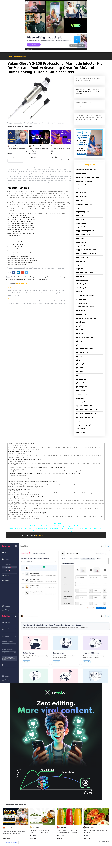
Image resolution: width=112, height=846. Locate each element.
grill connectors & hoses (84, 349)
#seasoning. (19, 280)
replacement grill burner (84, 417)
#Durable (20, 277)
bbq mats (79, 269)
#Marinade (49, 277)
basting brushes (81, 196)
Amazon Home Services (15, 249)
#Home (36, 277)
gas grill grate (81, 322)
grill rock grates (81, 387)
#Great (31, 277)
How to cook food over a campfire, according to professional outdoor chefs (31, 505)
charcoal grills (81, 299)
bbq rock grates (81, 276)
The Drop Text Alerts (13, 235)
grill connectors (81, 345)
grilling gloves (80, 390)
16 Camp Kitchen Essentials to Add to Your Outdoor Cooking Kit (27, 513)
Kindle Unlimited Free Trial (15, 247)
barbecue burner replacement (86, 170)
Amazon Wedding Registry (15, 243)
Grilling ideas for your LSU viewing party (19, 489)
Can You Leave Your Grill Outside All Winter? (21, 444)
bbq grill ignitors (81, 242)
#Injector (42, 277)
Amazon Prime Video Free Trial (17, 264)
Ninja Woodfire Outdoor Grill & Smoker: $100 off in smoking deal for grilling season (32, 481)
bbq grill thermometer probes (86, 253)
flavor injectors (21, 284)
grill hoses (79, 368)
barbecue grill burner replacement (88, 177)
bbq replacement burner (84, 273)
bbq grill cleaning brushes (85, 231)
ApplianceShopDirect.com (87, 106)
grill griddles (80, 360)
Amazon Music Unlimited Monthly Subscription (22, 261)
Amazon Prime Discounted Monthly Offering (21, 253)
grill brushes (80, 333)
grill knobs (79, 371)
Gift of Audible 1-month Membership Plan (20, 227)
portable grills (81, 398)
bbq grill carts (81, 227)
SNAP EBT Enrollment (13, 231)
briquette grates (82, 288)
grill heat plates (81, 364)
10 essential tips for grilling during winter (20, 451)
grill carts (79, 341)
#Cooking (13, 277)
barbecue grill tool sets (84, 181)
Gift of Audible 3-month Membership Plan (20, 223)
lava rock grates (81, 394)
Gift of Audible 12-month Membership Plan (20, 217)
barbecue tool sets (82, 185)
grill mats (79, 375)
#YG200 (38, 280)
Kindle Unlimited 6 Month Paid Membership (21, 237)
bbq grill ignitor (81, 238)
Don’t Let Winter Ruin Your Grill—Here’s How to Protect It (24, 459)
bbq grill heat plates (83, 234)
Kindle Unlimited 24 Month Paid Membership (21, 219)
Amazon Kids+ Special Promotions (18, 257)
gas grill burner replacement (86, 318)
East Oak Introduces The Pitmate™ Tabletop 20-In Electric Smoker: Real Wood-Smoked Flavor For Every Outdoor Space (44, 473)
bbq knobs (79, 265)
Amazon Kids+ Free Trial (14, 255)
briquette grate (81, 284)
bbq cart (79, 208)
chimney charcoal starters (85, 307)
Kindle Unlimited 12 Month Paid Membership (21, 229)
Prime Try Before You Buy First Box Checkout (21, 259)
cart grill (79, 291)
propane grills (80, 402)
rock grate (79, 421)
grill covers (79, 356)
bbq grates (80, 215)
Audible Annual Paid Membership (17, 215)
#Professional (10, 280)
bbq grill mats (81, 246)
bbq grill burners (81, 223)
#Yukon (44, 280)
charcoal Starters (82, 303)
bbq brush (79, 200)
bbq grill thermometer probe (86, 250)
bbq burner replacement (84, 204)
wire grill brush (81, 432)
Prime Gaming (12, 251)
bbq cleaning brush (83, 212)
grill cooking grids (82, 352)
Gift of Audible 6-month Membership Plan (20, 225)
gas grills (79, 326)
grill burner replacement (84, 337)
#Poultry (61, 277)
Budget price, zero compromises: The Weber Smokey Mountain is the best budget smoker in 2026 (37, 467)
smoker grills (80, 429)
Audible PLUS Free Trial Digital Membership (20, 233)
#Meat (56, 277)
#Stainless (27, 280)
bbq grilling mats (82, 257)
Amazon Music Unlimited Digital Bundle (19, 263)
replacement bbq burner (84, 406)
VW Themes (39, 535)
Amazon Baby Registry (14, 241)
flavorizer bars (81, 314)
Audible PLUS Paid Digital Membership (19, 221)
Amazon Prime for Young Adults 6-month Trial (22, 239)
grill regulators (81, 383)
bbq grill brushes (82, 219)
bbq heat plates (81, 261)
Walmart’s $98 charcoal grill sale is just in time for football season (28, 497)
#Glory (26, 277)
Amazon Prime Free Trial (15, 245)
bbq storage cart (82, 280)
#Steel (33, 280)
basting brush (81, 193)
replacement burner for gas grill (87, 410)
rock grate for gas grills (84, 425)
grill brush (79, 330)
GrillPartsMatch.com (16, 57)
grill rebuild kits (81, 379)
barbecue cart (81, 174)
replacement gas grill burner (86, 413)
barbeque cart (81, 189)
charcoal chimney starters (85, 295)
